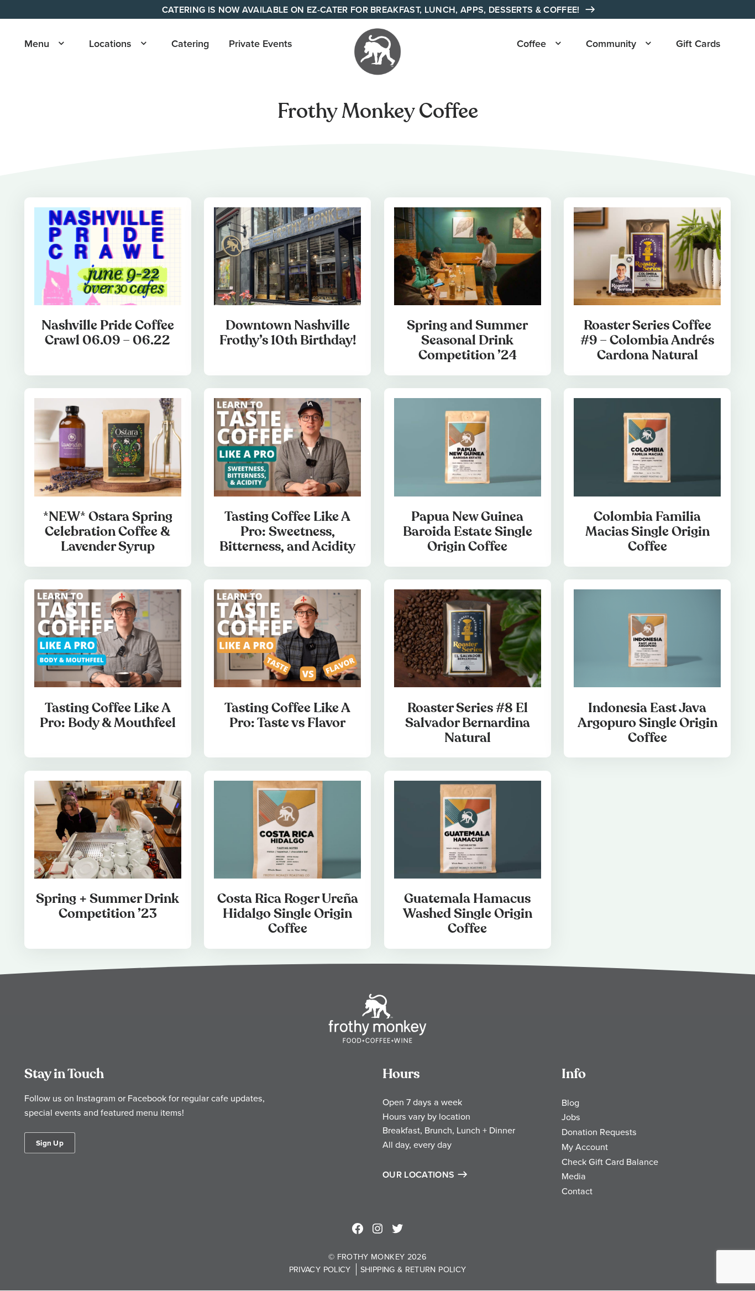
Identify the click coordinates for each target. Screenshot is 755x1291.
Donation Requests (599, 1132)
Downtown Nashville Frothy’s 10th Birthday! (287, 333)
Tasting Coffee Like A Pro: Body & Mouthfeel (108, 715)
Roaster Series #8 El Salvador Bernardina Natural (467, 722)
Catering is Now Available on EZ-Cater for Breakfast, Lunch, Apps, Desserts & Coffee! (372, 9)
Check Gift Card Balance (610, 1162)
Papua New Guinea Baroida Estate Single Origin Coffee (467, 531)
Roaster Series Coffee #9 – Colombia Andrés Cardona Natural (647, 340)
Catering (190, 43)
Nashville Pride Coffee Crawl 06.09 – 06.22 (107, 333)
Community (611, 43)
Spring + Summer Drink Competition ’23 (107, 906)
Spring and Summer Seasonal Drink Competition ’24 (467, 340)
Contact (577, 1191)
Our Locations (418, 1174)
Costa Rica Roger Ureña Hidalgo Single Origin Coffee (287, 913)
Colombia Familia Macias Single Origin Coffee (647, 531)
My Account (585, 1147)
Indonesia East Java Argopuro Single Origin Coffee (647, 722)
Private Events (260, 43)
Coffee (531, 43)
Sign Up (50, 1142)
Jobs (571, 1117)
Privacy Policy (320, 1269)
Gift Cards (698, 43)
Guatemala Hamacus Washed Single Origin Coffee (467, 913)
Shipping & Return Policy (413, 1269)
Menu (36, 43)
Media (574, 1176)
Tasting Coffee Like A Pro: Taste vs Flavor (287, 715)
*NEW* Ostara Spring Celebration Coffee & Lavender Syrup (107, 531)
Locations (110, 43)
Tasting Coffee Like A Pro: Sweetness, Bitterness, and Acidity (287, 531)
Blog (570, 1102)
